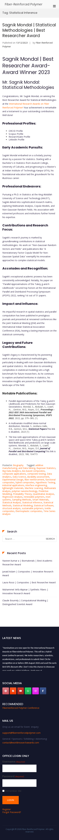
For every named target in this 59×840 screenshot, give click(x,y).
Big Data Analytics (11, 470)
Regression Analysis (12, 496)
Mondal (25, 426)
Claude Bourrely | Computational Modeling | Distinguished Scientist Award (25, 602)
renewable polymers (34, 496)
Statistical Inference (32, 502)
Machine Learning (34, 488)
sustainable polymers (32, 508)
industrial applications (13, 485)
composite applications (14, 473)
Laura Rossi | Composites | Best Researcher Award (29, 582)
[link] (32, 430)
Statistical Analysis (11, 502)
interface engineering (36, 485)
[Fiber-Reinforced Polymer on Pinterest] (5, 690)
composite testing (36, 473)
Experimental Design (12, 479)
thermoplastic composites (29, 511)
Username (13, 761)
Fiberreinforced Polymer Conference (20, 707)
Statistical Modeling (23, 505)
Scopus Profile (16, 133)
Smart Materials (40, 499)
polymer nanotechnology (24, 491)
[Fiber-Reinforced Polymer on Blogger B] (13, 690)
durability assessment (38, 476)
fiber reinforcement (34, 479)
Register (6, 809)
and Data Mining (26, 468)
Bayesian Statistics (46, 468)
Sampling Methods (21, 499)
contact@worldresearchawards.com (20, 742)
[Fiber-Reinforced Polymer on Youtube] (20, 690)
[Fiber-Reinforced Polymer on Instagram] (35, 690)
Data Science (19, 476)
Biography (18, 465)
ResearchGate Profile (19, 136)
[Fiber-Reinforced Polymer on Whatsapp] (28, 690)
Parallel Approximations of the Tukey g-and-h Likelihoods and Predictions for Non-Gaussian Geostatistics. (32, 403)
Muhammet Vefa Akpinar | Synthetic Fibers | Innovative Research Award (25, 591)
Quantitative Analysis (43, 493)
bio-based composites (33, 470)
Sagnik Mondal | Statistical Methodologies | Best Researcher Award (29, 30)
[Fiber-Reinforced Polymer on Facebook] (43, 690)
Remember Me (13, 790)
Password (13, 776)
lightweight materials (12, 488)
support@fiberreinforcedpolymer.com (21, 732)
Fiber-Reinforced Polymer (23, 4)
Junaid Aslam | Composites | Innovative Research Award (27, 573)
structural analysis (11, 508)
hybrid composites (25, 482)
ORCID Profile (16, 130)
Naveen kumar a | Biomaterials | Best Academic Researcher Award (27, 562)
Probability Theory (22, 493)
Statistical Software (43, 505)
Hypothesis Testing (45, 482)
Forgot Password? (11, 812)
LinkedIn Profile (16, 139)
